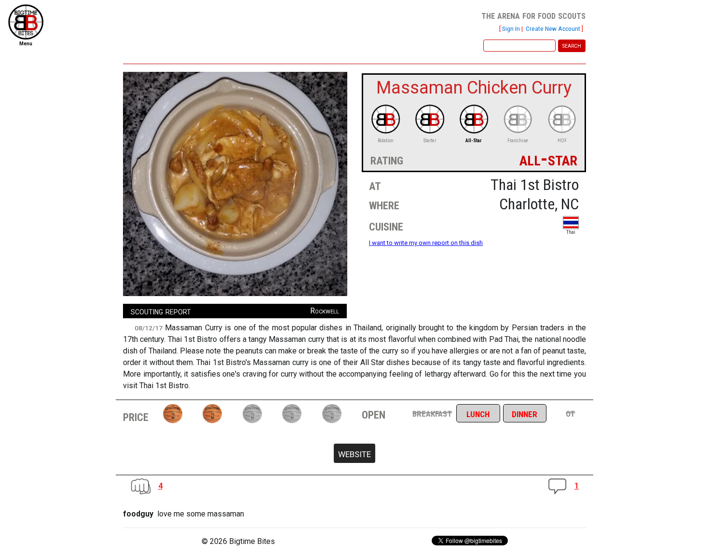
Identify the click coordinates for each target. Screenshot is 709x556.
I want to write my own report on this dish (426, 242)
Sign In (511, 28)
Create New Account (553, 28)
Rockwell (324, 310)
